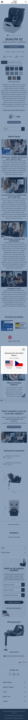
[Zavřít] (23, 349)
